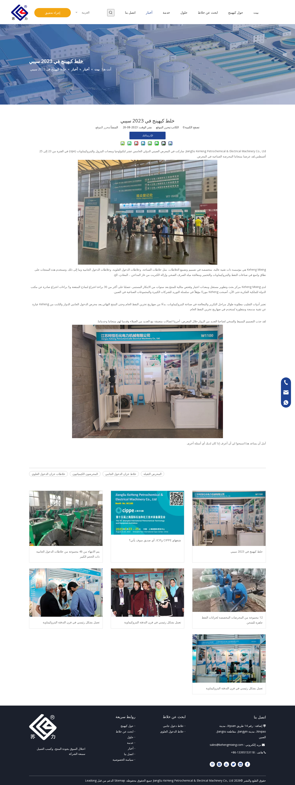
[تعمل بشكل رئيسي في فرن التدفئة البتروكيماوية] (147, 592)
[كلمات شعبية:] (110, 12)
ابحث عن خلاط (124, 731)
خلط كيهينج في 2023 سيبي (247, 551)
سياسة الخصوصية (123, 759)
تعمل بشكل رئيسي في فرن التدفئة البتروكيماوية (152, 622)
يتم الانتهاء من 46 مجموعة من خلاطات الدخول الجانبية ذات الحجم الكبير (68, 554)
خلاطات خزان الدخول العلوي (48, 474)
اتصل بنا (128, 754)
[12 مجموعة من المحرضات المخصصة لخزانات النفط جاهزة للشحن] (229, 590)
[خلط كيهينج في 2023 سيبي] (229, 518)
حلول (130, 737)
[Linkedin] (240, 764)
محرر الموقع (103, 127)
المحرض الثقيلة (152, 474)
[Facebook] (247, 764)
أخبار (130, 748)
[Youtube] (226, 764)
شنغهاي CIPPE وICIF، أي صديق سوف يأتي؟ (155, 540)
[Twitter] (233, 764)
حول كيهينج (127, 726)
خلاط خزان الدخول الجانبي (120, 474)
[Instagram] (219, 764)
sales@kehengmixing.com (226, 745)
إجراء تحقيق (52, 13)
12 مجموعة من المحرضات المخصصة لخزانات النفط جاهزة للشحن (232, 619)
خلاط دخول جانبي (173, 726)
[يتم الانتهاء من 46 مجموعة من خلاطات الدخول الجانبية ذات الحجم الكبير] (66, 518)
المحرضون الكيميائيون (85, 474)
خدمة (130, 743)
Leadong (91, 780)
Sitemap (119, 780)
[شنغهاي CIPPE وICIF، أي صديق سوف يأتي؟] (147, 512)
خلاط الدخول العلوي (172, 731)
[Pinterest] (212, 764)
